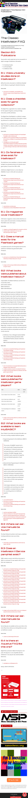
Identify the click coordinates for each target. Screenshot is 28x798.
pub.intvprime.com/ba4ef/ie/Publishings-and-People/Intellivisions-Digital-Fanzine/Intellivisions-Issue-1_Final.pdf (13, 180)
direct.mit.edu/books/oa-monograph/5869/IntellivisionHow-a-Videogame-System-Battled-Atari (15, 366)
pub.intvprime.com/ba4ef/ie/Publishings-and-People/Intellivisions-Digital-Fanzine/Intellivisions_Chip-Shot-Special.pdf (14, 198)
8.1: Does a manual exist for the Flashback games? (12, 239)
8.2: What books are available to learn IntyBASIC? (13, 426)
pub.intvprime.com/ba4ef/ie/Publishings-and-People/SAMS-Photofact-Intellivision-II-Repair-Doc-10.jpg (14, 597)
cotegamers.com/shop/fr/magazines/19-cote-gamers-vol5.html (15, 229)
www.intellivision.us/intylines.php (9, 206)
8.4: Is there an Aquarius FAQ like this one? (11, 643)
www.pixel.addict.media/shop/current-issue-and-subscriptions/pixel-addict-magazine (12, 231)
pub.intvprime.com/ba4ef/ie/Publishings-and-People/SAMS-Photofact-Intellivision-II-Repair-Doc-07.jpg (14, 588)
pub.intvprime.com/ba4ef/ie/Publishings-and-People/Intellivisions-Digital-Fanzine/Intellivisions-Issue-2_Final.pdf (13, 184)
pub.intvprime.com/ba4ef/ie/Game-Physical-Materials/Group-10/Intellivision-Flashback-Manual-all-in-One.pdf (14, 257)
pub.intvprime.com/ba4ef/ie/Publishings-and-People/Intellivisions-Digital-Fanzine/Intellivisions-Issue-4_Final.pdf (13, 194)
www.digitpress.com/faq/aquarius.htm (10, 663)
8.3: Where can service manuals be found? (13, 527)
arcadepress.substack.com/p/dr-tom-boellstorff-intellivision (14, 369)
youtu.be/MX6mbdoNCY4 (8, 500)
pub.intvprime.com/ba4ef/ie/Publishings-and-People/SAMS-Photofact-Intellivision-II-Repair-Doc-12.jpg (14, 603)
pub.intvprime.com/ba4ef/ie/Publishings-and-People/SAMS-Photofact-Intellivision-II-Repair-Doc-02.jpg (14, 572)
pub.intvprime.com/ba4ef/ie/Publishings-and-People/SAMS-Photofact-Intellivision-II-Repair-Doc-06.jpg (14, 584)
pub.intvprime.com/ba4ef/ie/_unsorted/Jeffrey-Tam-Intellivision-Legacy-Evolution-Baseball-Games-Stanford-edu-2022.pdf (14, 93)
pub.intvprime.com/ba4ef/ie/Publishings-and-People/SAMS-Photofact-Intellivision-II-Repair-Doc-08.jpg (14, 591)
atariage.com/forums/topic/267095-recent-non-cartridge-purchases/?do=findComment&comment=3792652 (15, 611)
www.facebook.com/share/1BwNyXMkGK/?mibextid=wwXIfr (14, 208)
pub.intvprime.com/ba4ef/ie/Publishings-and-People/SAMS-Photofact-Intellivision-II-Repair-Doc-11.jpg (14, 600)
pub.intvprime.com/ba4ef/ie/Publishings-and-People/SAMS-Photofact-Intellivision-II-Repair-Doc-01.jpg (14, 569)
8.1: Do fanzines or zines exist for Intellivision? (12, 155)
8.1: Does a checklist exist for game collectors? (13, 101)
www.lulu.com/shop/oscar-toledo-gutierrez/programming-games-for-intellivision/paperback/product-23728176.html (14, 514)
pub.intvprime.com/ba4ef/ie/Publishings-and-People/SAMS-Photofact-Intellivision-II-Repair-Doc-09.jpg (14, 594)
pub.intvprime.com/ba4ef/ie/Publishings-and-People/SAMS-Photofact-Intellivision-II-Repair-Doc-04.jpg (14, 578)
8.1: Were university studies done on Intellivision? (13, 75)
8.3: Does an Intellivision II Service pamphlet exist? (13, 551)
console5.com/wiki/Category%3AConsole (11, 636)
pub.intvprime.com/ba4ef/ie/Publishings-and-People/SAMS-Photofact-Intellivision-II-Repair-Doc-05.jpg (14, 581)
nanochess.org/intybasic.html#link (9, 512)
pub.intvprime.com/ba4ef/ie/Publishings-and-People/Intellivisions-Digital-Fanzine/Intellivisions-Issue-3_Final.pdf (13, 189)
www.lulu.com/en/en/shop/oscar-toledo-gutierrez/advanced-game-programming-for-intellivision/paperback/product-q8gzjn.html (14, 518)
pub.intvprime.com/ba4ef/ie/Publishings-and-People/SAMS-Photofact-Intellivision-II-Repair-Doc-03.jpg (14, 575)
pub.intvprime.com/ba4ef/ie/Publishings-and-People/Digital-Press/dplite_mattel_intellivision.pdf (14, 135)
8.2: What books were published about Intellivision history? (13, 273)
